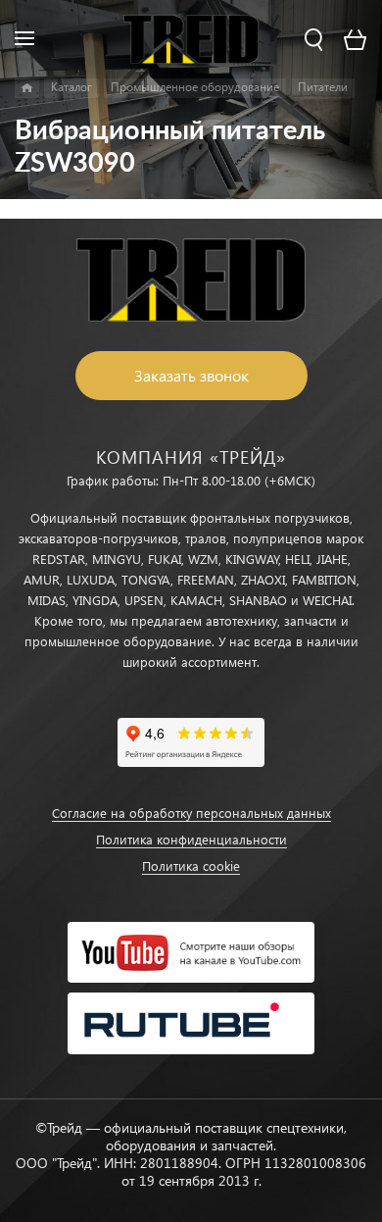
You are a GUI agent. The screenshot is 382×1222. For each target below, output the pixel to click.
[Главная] (27, 88)
